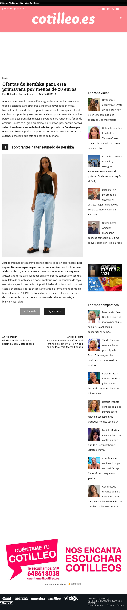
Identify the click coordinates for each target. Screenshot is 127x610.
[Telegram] (108, 9)
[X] (112, 9)
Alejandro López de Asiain (20, 94)
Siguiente (53, 311)
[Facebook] (99, 9)
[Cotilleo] (63, 18)
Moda (5, 78)
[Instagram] (103, 9)
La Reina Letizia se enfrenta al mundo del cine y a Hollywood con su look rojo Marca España (65, 343)
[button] (121, 18)
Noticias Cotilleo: (29, 2)
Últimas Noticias (9, 2)
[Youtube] (117, 9)
